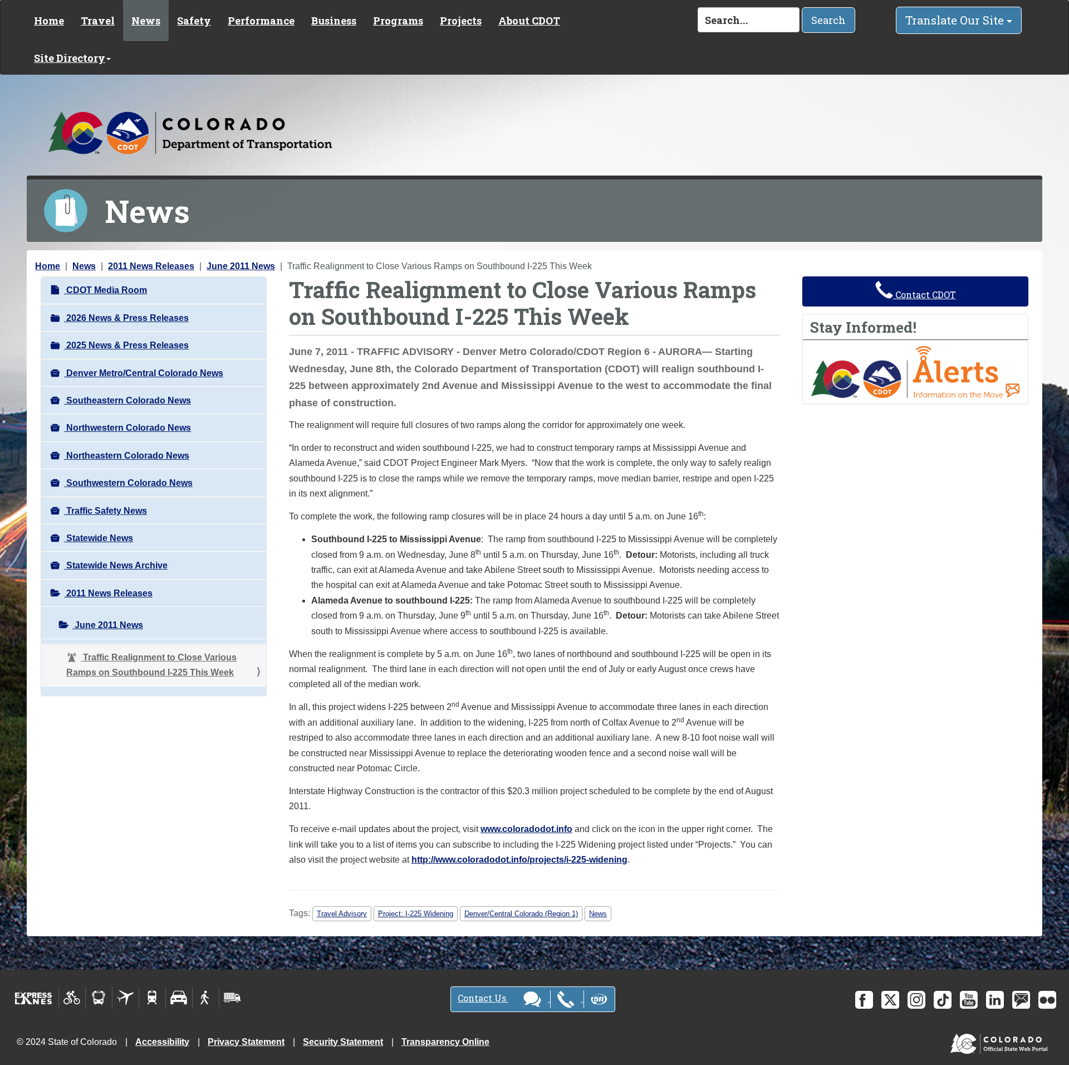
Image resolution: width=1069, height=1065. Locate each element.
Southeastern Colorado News (127, 400)
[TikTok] (942, 999)
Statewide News (98, 538)
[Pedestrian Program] (205, 997)
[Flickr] (1047, 999)
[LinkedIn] (995, 999)
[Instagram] (916, 999)
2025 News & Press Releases (126, 345)
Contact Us (483, 998)
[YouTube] (968, 999)
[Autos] (179, 997)
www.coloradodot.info (526, 829)
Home (49, 20)
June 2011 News (241, 266)
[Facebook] (864, 999)
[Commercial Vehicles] (232, 997)
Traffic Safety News (105, 511)
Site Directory (69, 58)
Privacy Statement (246, 1042)
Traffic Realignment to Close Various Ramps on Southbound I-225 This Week (151, 665)
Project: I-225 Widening (415, 914)
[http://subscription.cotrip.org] (915, 371)
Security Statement (343, 1042)
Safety (194, 20)
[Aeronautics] (125, 997)
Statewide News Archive (116, 565)
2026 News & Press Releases (126, 318)
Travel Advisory (342, 914)
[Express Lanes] (33, 997)
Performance (261, 20)
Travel (98, 20)
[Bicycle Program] (72, 997)
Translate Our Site (956, 20)
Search (828, 20)
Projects (461, 20)
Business (333, 20)
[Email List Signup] (1021, 999)
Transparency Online (445, 1042)
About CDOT (529, 20)
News (145, 20)
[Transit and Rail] (98, 997)
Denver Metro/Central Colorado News (143, 373)
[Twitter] (890, 999)
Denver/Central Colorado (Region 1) (521, 914)
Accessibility (162, 1042)
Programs (398, 20)
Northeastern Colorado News (126, 455)
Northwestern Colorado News (127, 427)
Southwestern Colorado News (128, 483)
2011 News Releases (151, 266)
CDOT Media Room (105, 290)
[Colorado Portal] (1001, 1040)
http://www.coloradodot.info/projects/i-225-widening (519, 859)
